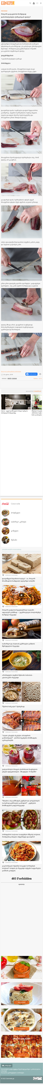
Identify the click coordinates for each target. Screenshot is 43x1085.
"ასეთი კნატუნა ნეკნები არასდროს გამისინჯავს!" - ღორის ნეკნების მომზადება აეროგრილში (19, 738)
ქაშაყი (14, 378)
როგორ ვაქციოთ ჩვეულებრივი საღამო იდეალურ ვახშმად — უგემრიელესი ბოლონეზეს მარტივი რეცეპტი (21, 612)
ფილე (10, 378)
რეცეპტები (21, 976)
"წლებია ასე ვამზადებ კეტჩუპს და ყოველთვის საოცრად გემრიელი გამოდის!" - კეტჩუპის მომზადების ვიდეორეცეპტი (21, 803)
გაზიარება (33, 374)
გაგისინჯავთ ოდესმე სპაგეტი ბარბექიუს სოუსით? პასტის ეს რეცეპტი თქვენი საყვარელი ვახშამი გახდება (21, 868)
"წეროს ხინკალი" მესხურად (13, 707)
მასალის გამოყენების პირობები (11, 371)
